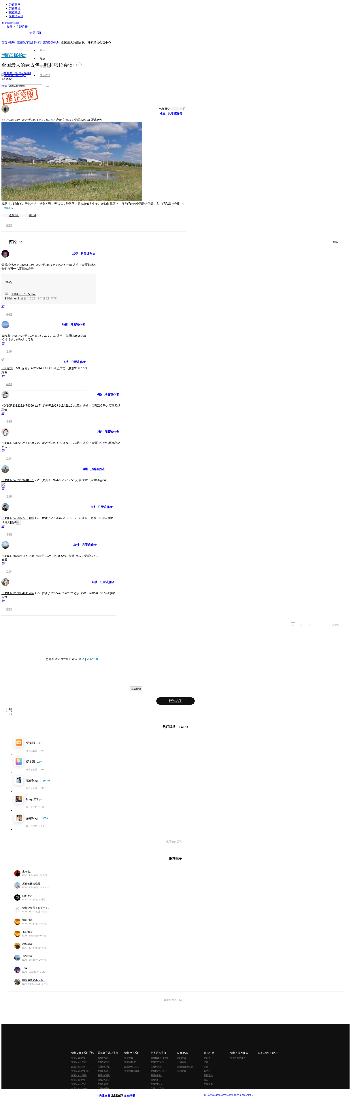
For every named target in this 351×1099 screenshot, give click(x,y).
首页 (42, 41)
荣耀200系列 (104, 1075)
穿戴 (206, 1066)
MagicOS (181, 1058)
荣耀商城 (14, 8)
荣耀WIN (128, 1058)
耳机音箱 (208, 1075)
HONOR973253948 (23, 294)
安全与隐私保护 (185, 1066)
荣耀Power (156, 1066)
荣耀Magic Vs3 (78, 1084)
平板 (206, 1062)
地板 (65, 324)
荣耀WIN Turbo (131, 1066)
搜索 (4, 86)
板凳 (75, 253)
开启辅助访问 (10, 22)
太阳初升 (7, 368)
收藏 (13, 215)
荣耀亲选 (14, 12)
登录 (9, 26)
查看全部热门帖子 (174, 999)
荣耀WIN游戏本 (131, 1071)
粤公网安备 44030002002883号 (218, 1095)
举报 (9, 225)
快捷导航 (35, 32)
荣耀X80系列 (157, 1062)
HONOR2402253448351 (17, 480)
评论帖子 (175, 701)
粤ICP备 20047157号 (243, 1095)
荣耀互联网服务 (238, 1058)
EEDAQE (7, 119)
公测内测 (181, 1062)
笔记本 (207, 1058)
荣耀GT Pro (156, 1075)
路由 (206, 1080)
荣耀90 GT (103, 1084)
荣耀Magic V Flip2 (80, 1071)
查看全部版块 (174, 841)
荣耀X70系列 (157, 1088)
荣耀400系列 (104, 1066)
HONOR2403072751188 (17, 518)
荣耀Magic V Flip (79, 1088)
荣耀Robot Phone (159, 1058)
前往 (183, 108)
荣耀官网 (14, 4)
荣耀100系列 (104, 1080)
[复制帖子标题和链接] (17, 73)
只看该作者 (175, 113)
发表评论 (136, 688)
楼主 (162, 113)
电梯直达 (164, 108)
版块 (12, 42)
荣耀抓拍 (8, 208)
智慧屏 (207, 1071)
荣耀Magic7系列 (79, 1075)
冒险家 (5, 335)
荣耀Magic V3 (78, 1080)
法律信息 (163, 1092)
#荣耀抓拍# (13, 55)
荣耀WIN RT (130, 1062)
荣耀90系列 (103, 1088)
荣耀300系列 (104, 1071)
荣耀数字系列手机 (29, 42)
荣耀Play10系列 (159, 1071)
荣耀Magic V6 (78, 1058)
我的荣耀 (181, 1071)
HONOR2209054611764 (17, 593)
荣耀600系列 (104, 1058)
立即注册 (22, 26)
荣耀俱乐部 (16, 16)
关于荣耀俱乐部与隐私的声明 (133, 1092)
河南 (54, 298)
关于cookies (153, 1092)
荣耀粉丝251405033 (14, 264)
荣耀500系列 (104, 1062)
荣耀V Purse (157, 1084)
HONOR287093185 (14, 555)
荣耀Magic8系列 (79, 1062)
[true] (47, 86)
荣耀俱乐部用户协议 (108, 1092)
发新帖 (335, 624)
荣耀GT (154, 1080)
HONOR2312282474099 (17, 405)
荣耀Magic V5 (78, 1066)
